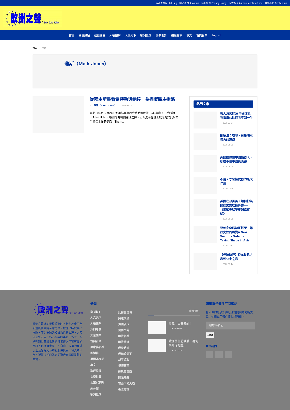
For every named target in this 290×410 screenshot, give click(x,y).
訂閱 (210, 335)
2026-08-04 (227, 166)
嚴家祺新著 (97, 347)
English (216, 35)
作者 (43, 48)
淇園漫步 (123, 324)
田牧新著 (123, 336)
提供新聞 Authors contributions (246, 3)
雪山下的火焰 (126, 383)
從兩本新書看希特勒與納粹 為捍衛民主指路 (132, 99)
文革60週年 (97, 382)
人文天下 (130, 35)
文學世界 (161, 35)
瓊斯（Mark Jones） (105, 105)
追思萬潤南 (125, 371)
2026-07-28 (227, 188)
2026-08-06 (227, 145)
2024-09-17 (126, 105)
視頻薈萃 (176, 35)
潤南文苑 (123, 330)
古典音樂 (201, 35)
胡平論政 (123, 359)
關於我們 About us (189, 3)
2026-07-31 (227, 123)
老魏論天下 (125, 353)
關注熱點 (84, 35)
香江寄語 (123, 389)
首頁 (71, 35)
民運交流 (123, 318)
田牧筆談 (123, 341)
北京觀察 (95, 335)
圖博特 (94, 353)
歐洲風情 (145, 35)
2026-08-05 (227, 219)
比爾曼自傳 (125, 312)
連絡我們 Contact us (276, 3)
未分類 (94, 388)
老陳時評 (123, 347)
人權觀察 (115, 35)
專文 (189, 35)
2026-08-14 (227, 264)
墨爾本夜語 (97, 358)
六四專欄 (95, 329)
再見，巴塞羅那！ (180, 323)
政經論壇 (99, 35)
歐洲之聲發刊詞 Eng (166, 3)
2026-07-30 (227, 245)
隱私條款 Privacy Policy (213, 3)
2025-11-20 (176, 350)
